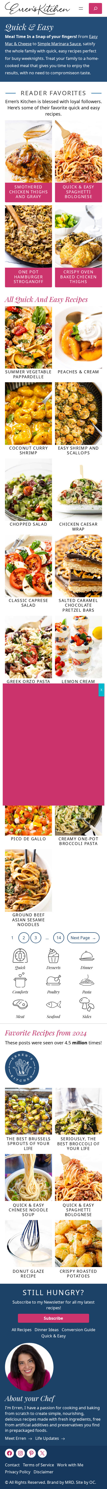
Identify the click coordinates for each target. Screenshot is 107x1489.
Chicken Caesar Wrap (78, 527)
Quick (20, 968)
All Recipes (22, 1330)
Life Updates (47, 1438)
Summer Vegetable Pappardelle (28, 374)
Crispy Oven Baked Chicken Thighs (78, 277)
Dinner (87, 968)
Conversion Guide (78, 1330)
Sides (86, 1017)
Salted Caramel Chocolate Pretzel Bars (78, 605)
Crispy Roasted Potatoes (78, 1273)
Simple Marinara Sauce (59, 43)
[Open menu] (81, 8)
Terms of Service (38, 1465)
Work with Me (70, 1465)
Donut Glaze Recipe (29, 1273)
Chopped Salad (28, 524)
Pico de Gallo (28, 839)
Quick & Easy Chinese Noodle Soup (28, 1210)
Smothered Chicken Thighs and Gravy (28, 192)
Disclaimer (44, 1472)
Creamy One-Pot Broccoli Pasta (78, 841)
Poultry (53, 992)
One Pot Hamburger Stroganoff (29, 277)
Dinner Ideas (47, 1330)
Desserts (53, 968)
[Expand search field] (95, 8)
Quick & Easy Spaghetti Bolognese (78, 192)
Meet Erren (15, 1438)
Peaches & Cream (78, 372)
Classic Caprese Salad (28, 603)
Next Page (83, 937)
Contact (12, 1465)
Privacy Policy (17, 1472)
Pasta (86, 992)
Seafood (53, 1017)
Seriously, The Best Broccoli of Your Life (78, 1144)
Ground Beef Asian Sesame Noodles (28, 920)
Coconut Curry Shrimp (28, 451)
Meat (20, 1017)
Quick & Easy (53, 1336)
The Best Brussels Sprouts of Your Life (28, 1144)
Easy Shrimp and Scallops (78, 451)
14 (58, 937)
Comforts (20, 992)
